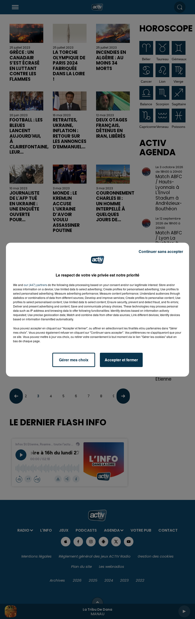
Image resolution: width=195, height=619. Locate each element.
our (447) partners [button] (35, 285)
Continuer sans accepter (161, 251)
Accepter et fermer (121, 359)
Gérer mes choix (73, 359)
